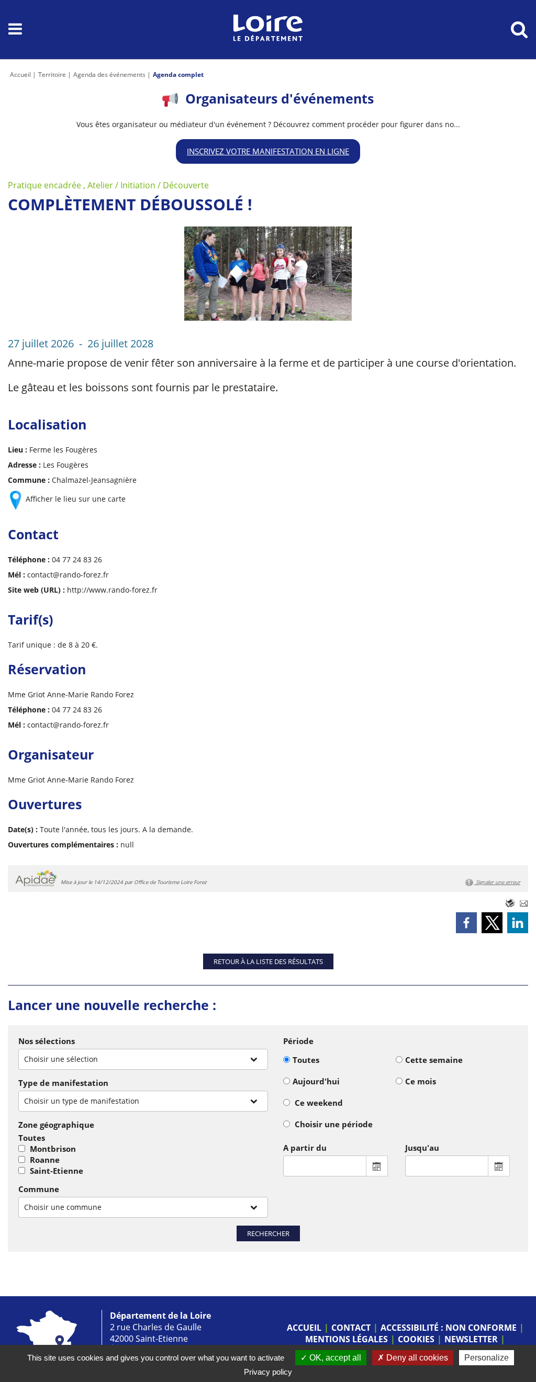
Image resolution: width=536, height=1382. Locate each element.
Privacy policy (268, 1371)
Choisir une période (334, 1124)
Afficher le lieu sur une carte (76, 499)
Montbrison (53, 1148)
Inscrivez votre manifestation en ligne (268, 151)
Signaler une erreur (497, 882)
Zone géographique (56, 1124)
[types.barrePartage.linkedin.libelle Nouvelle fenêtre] (517, 922)
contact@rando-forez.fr (68, 575)
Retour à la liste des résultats (268, 961)
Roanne (45, 1159)
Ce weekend (319, 1102)
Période (298, 1041)
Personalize (486, 1357)
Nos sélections (46, 1041)
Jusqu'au (422, 1147)
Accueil (20, 74)
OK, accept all (334, 1357)
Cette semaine (434, 1060)
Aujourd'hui (316, 1081)
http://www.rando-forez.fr (112, 590)
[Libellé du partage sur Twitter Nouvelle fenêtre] (492, 922)
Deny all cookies (416, 1357)
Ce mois (420, 1081)
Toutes (31, 1137)
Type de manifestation (63, 1083)
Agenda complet (178, 74)
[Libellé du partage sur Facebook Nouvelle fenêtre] (466, 922)
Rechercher (268, 1233)
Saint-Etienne (56, 1170)
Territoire (52, 74)
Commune (38, 1189)
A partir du (305, 1147)
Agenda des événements (109, 74)
